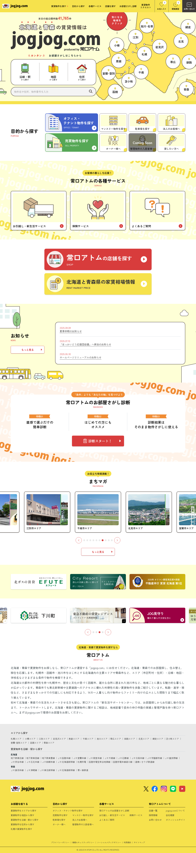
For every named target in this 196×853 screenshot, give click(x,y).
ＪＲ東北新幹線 (47, 770)
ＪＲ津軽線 (31, 770)
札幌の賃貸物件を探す (21, 828)
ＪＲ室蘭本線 (79, 758)
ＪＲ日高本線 (137, 758)
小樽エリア (30, 738)
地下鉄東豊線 (48, 758)
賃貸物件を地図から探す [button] (22, 815)
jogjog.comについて (175, 810)
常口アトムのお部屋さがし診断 (114, 810)
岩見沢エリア (59, 738)
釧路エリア (129, 738)
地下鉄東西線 (32, 758)
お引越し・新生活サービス (112, 815)
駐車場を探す (59, 819)
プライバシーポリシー (60, 842)
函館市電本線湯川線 (122, 761)
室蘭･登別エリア (19, 742)
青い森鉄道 (82, 770)
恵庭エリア (74, 738)
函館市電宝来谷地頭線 (99, 761)
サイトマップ (139, 842)
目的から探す (78, 6)
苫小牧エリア (172, 738)
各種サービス (95, 6)
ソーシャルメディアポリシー (109, 842)
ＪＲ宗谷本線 (17, 761)
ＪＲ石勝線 (123, 758)
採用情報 (153, 815)
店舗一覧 (153, 810)
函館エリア (35, 742)
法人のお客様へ (79, 819)
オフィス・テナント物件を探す (68, 810)
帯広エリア (115, 738)
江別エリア (44, 738)
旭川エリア (102, 738)
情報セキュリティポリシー (83, 842)
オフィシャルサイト (175, 819)
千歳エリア (88, 738)
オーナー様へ (59, 824)
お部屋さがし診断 (128, 6)
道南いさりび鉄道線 (144, 761)
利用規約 (127, 842)
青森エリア (49, 742)
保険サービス (136, 815)
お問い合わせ (155, 819)
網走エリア (158, 738)
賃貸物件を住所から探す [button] (22, 824)
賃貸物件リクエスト (145, 6)
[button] (25, 72)
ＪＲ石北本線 (32, 761)
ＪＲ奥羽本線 (17, 770)
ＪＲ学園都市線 (154, 758)
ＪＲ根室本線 (95, 758)
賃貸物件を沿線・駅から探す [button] (25, 819)
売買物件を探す (60, 815)
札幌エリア (16, 738)
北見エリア (143, 738)
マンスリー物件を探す (83, 815)
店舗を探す (110, 6)
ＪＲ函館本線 (64, 758)
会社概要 (170, 815)
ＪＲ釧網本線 (48, 761)
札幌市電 (81, 761)
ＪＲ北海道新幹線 (66, 761)
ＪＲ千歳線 (109, 758)
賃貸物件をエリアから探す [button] (23, 810)
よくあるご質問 (106, 819)
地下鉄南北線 (17, 758)
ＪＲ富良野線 (171, 758)
